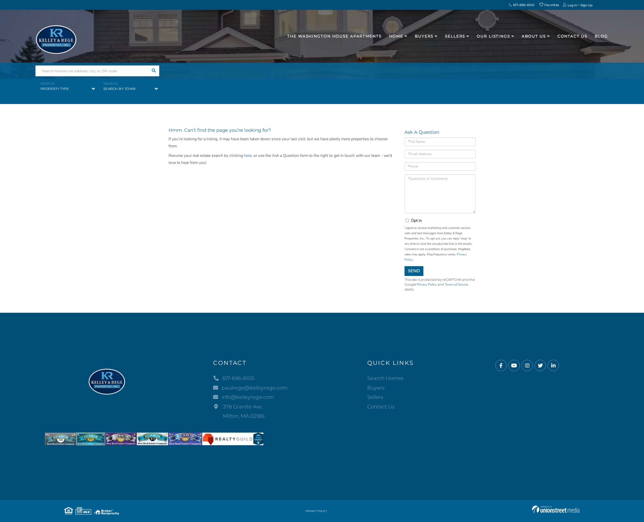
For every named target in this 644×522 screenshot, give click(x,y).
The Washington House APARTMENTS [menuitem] (334, 36)
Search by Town (119, 89)
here (248, 155)
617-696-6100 (523, 5)
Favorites (551, 5)
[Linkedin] (553, 365)
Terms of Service (456, 284)
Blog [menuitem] (601, 36)
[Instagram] (527, 365)
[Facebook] (501, 365)
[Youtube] (514, 365)
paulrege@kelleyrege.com (255, 388)
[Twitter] (540, 365)
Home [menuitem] (396, 36)
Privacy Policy (427, 284)
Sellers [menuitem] (455, 36)
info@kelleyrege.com (248, 397)
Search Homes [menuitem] (385, 378)
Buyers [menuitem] (424, 36)
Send (414, 270)
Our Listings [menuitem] (493, 36)
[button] (153, 70)
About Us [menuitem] (534, 36)
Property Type (55, 89)
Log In (572, 5)
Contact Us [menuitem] (572, 36)
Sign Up (586, 5)
